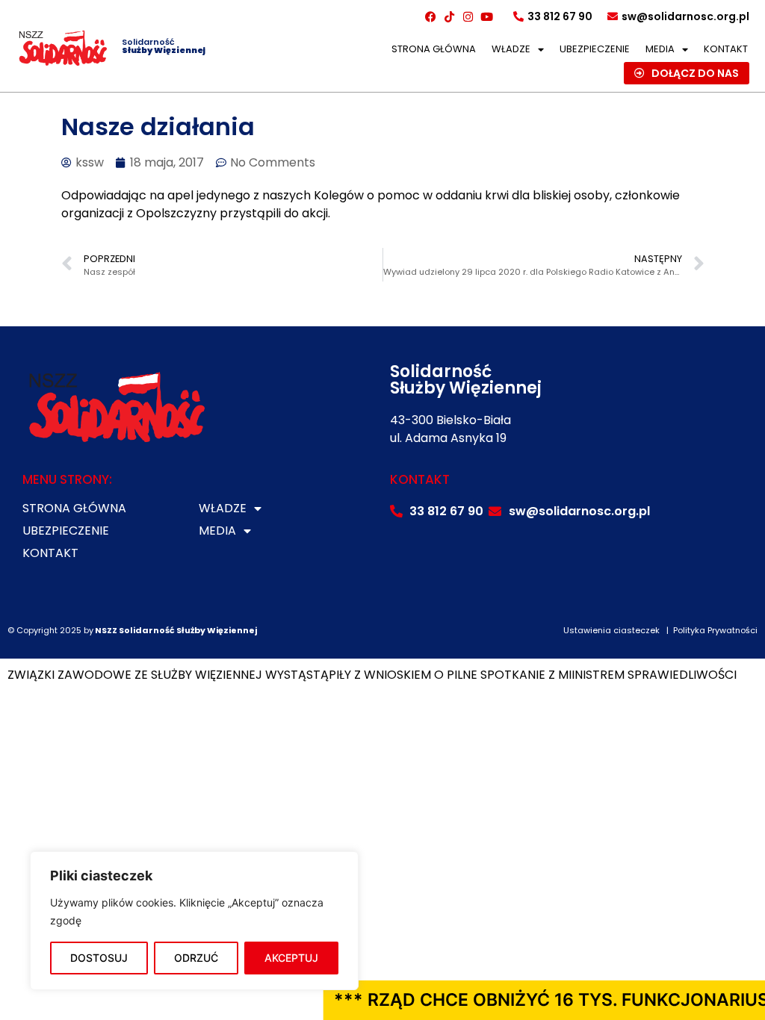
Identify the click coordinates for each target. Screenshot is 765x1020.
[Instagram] (468, 16)
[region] (194, 920)
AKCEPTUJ (291, 957)
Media (660, 49)
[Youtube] (487, 16)
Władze (511, 49)
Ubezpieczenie (595, 49)
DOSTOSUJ (99, 957)
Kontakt (726, 49)
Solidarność (163, 46)
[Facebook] (431, 16)
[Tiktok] (450, 16)
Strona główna (433, 49)
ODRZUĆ (196, 957)
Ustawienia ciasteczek (611, 630)
